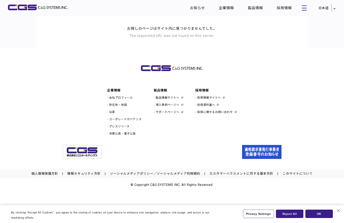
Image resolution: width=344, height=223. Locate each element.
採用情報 (284, 8)
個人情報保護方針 (44, 173)
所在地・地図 (118, 104)
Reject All (289, 213)
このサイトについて (297, 173)
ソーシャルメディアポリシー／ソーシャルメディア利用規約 (155, 173)
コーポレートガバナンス (125, 119)
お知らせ (197, 8)
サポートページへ (167, 112)
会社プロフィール (121, 97)
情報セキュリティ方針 (84, 173)
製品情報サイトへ (167, 97)
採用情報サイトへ (209, 97)
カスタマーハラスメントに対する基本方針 (241, 173)
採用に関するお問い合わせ (215, 112)
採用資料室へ (206, 104)
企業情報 (226, 8)
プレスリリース (119, 126)
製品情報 (255, 8)
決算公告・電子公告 (122, 133)
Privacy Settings (258, 213)
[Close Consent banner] (338, 210)
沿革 (112, 112)
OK (319, 213)
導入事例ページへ (167, 104)
